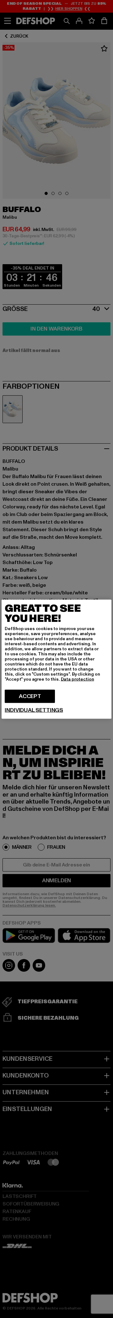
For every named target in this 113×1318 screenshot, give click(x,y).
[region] (56, 659)
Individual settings (34, 710)
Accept (30, 696)
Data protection (77, 679)
